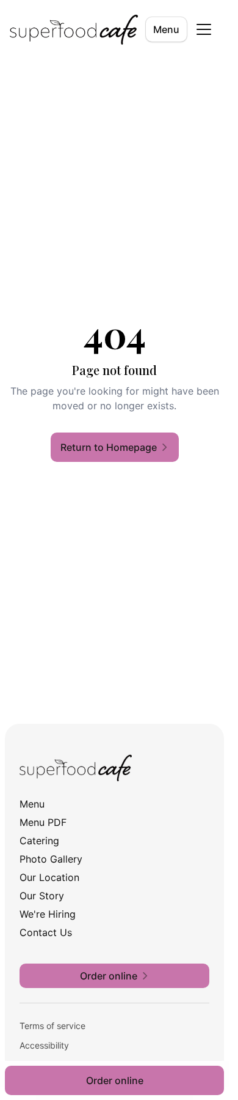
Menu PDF (43, 822)
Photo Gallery (51, 859)
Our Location (49, 877)
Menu (166, 29)
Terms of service (52, 1025)
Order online (114, 1080)
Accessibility (44, 1045)
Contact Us (46, 932)
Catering (39, 840)
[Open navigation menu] (204, 29)
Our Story (42, 896)
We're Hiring (48, 914)
